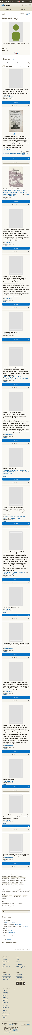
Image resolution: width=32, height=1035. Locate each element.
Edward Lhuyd (8, 97)
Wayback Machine (14, 1030)
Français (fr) (5, 998)
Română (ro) (5, 1008)
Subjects (18, 962)
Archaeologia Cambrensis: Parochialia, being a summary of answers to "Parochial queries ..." (16, 645)
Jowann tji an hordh (9, 779)
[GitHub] (24, 983)
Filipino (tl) (5, 1017)
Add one (9, 939)
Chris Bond (7, 190)
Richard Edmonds (23, 192)
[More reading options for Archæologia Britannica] (28, 251)
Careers (4, 962)
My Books (8, 9)
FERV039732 (26, 926)
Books (17, 959)
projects (15, 1029)
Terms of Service (6, 966)
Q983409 (9, 930)
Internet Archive (10, 1024)
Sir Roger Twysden (14, 518)
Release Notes (19, 981)
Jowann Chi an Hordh (9, 468)
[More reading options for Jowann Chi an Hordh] (28, 482)
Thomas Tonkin (17, 377)
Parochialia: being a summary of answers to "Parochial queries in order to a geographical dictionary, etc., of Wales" (16, 817)
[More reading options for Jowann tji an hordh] (28, 790)
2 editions (5, 198)
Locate (16, 102)
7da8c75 (28, 1024)
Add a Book (19, 979)
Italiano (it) (5, 1003)
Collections (19, 964)
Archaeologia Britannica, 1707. (12, 332)
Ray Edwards (11, 471)
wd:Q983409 (12, 932)
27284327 (8, 928)
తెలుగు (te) (4, 1012)
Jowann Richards (19, 470)
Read (14, 158)
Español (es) (5, 997)
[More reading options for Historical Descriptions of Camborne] (28, 204)
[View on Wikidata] (17, 53)
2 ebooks (24, 155)
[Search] (22, 5)
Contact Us (19, 976)
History (28, 14)
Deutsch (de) (5, 993)
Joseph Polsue (13, 192)
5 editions (5, 100)
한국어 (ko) (5, 1005)
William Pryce (8, 377)
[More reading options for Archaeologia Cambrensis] (28, 657)
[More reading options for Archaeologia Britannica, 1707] (28, 342)
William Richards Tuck (9, 194)
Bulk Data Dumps (6, 977)
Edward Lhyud (12, 378)
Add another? (13, 59)
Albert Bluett (14, 196)
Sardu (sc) (4, 1010)
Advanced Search (20, 966)
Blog (3, 964)
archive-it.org (15, 1031)
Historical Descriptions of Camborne (13, 189)
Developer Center (6, 974)
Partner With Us (6, 961)
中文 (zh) (4, 1015)
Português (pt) (5, 1007)
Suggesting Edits (20, 977)
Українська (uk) (6, 1014)
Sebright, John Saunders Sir (12, 516)
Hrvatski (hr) (5, 1002)
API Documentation (6, 976)
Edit (3, 14)
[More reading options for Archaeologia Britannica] (28, 105)
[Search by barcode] (26, 5)
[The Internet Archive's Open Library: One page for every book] (7, 5)
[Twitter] (20, 983)
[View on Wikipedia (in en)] (15, 53)
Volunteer (4, 959)
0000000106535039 (10, 922)
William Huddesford (19, 572)
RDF (26, 949)
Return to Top (19, 967)
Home (17, 957)
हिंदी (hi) (4, 1000)
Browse (23, 9)
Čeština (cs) (5, 992)
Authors (18, 961)
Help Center (19, 974)
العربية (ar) (4, 990)
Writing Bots (5, 979)
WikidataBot (27, 13)
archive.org (7, 1031)
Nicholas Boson (9, 470)
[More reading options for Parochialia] (28, 829)
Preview (17, 134)
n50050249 (18, 924)
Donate (17, 1)
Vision (3, 957)
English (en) (5, 995)
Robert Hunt (19, 194)
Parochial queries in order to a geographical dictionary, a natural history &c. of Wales (16, 855)
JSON (29, 949)
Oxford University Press (10, 574)
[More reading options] (28, 158)
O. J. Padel (18, 471)
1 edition (5, 301)
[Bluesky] (17, 983)
